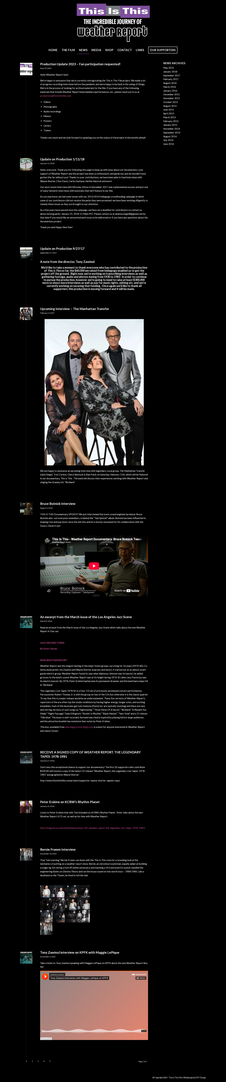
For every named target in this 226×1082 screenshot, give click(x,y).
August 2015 (170, 106)
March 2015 (169, 117)
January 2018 (170, 71)
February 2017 (170, 79)
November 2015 (171, 98)
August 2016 (170, 83)
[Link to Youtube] (31, 1077)
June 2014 (168, 144)
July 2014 (168, 140)
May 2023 (168, 67)
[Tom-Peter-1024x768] (26, 807)
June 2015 (168, 109)
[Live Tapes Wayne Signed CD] (26, 757)
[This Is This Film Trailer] (26, 253)
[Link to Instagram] (36, 1077)
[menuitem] (53, 50)
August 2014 (170, 136)
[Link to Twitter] (40, 1077)
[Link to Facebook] (27, 1077)
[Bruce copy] (26, 508)
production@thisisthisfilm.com (55, 95)
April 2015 (168, 113)
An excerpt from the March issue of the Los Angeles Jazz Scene (86, 617)
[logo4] (26, 69)
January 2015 (170, 124)
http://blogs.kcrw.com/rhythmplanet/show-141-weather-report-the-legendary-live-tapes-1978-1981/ (92, 828)
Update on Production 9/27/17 (62, 248)
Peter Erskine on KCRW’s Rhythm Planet (70, 802)
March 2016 (169, 86)
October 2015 (170, 102)
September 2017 (171, 75)
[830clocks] (26, 164)
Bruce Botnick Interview (57, 503)
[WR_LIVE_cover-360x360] (26, 622)
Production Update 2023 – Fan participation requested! (80, 64)
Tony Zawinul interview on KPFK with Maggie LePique (79, 952)
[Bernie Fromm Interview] (26, 854)
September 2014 (171, 132)
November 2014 (171, 128)
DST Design (201, 1077)
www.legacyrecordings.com (79, 727)
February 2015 (170, 121)
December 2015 (171, 94)
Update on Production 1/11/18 (62, 159)
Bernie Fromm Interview (58, 849)
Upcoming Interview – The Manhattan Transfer (74, 309)
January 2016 (170, 90)
